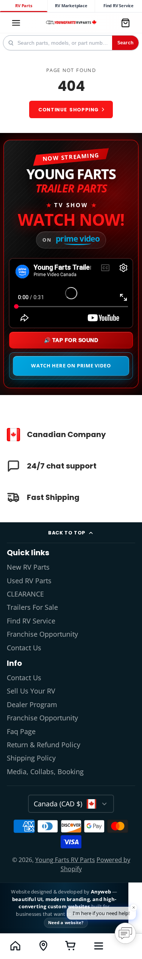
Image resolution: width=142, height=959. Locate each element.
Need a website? (66, 922)
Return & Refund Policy (43, 744)
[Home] (71, 23)
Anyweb (101, 891)
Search (125, 42)
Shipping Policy (31, 757)
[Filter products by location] (43, 946)
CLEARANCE (25, 593)
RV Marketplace (71, 5)
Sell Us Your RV (31, 690)
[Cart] (125, 22)
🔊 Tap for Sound (71, 340)
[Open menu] (98, 946)
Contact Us (24, 647)
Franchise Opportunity (42, 634)
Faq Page (21, 731)
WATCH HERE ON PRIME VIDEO (71, 365)
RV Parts (23, 5)
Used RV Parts (29, 580)
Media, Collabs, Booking (45, 771)
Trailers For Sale (32, 607)
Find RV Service (118, 5)
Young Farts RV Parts (65, 860)
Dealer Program (32, 704)
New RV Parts (28, 567)
